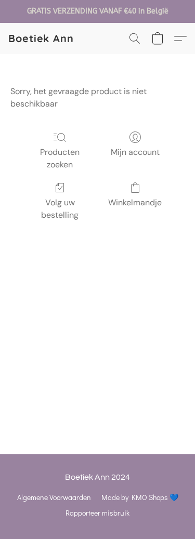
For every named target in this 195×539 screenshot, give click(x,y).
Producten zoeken (60, 158)
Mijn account (135, 152)
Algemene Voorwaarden (54, 497)
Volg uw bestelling (60, 208)
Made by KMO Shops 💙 (139, 497)
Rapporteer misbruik (97, 513)
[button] (41, 38)
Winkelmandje (135, 202)
